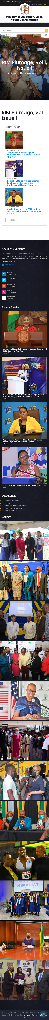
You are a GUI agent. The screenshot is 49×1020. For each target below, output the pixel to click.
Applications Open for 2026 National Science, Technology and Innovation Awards (24, 211)
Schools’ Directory (11, 501)
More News (12, 220)
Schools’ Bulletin (10, 510)
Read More (9, 265)
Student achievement (13, 508)
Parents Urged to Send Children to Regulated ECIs (24, 485)
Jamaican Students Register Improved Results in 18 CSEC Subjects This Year (24, 154)
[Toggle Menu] (24, 25)
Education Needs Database (15, 506)
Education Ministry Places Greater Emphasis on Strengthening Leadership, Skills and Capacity (23, 183)
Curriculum (8, 503)
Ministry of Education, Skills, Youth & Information (24, 18)
